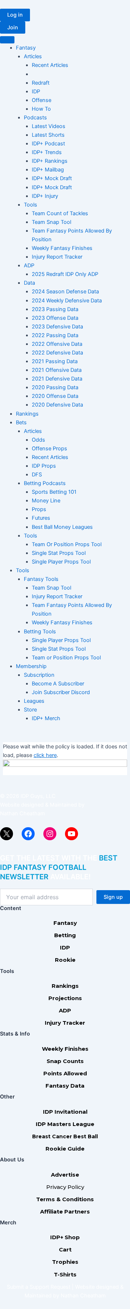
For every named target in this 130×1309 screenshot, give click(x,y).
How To (41, 109)
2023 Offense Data (55, 318)
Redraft (40, 83)
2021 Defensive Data (57, 378)
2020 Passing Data (55, 387)
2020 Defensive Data (57, 404)
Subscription (39, 675)
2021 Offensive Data (57, 370)
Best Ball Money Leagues (62, 527)
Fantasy (26, 47)
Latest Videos (48, 126)
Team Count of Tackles (60, 213)
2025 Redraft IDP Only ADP (65, 274)
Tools (30, 204)
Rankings (27, 414)
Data (29, 283)
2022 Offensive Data (57, 344)
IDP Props (44, 466)
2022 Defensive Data (57, 352)
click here (45, 755)
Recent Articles (50, 65)
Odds (38, 440)
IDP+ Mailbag (48, 169)
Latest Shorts (48, 135)
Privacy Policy (65, 1186)
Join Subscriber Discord (61, 692)
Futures (41, 518)
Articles (33, 56)
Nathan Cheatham (22, 813)
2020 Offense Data (55, 396)
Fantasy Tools (41, 579)
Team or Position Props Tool (66, 657)
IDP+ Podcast (48, 143)
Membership (31, 666)
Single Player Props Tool (61, 561)
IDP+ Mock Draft (52, 178)
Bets (21, 422)
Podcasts (35, 117)
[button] (15, 15)
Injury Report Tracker (57, 257)
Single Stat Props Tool (59, 553)
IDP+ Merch (46, 718)
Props (39, 509)
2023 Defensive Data (57, 326)
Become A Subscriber (58, 683)
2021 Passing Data (55, 361)
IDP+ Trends (47, 152)
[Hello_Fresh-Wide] (65, 767)
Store (30, 709)
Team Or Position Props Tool (66, 544)
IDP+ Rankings (50, 161)
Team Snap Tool (51, 222)
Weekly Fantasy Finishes (62, 248)
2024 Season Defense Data (65, 291)
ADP (29, 265)
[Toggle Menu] (7, 39)
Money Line (46, 500)
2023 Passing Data (55, 309)
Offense (41, 100)
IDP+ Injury (45, 196)
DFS (37, 474)
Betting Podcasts (45, 483)
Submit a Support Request (38, 1287)
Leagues (34, 701)
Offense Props (49, 448)
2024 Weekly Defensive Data (67, 300)
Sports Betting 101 (54, 492)
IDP (36, 91)
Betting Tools (40, 631)
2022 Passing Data (55, 335)
